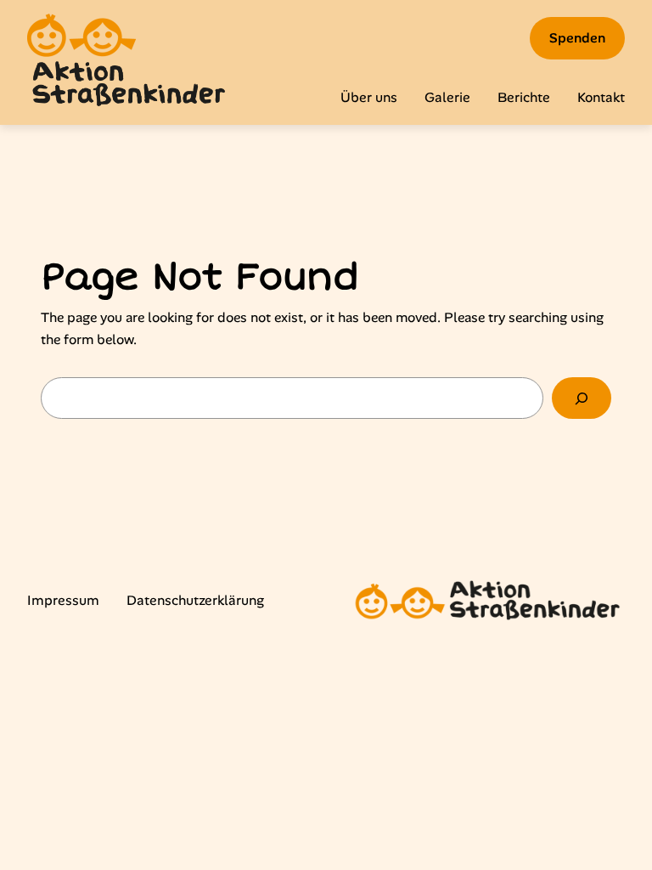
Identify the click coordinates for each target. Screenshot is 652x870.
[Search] (581, 398)
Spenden (577, 38)
